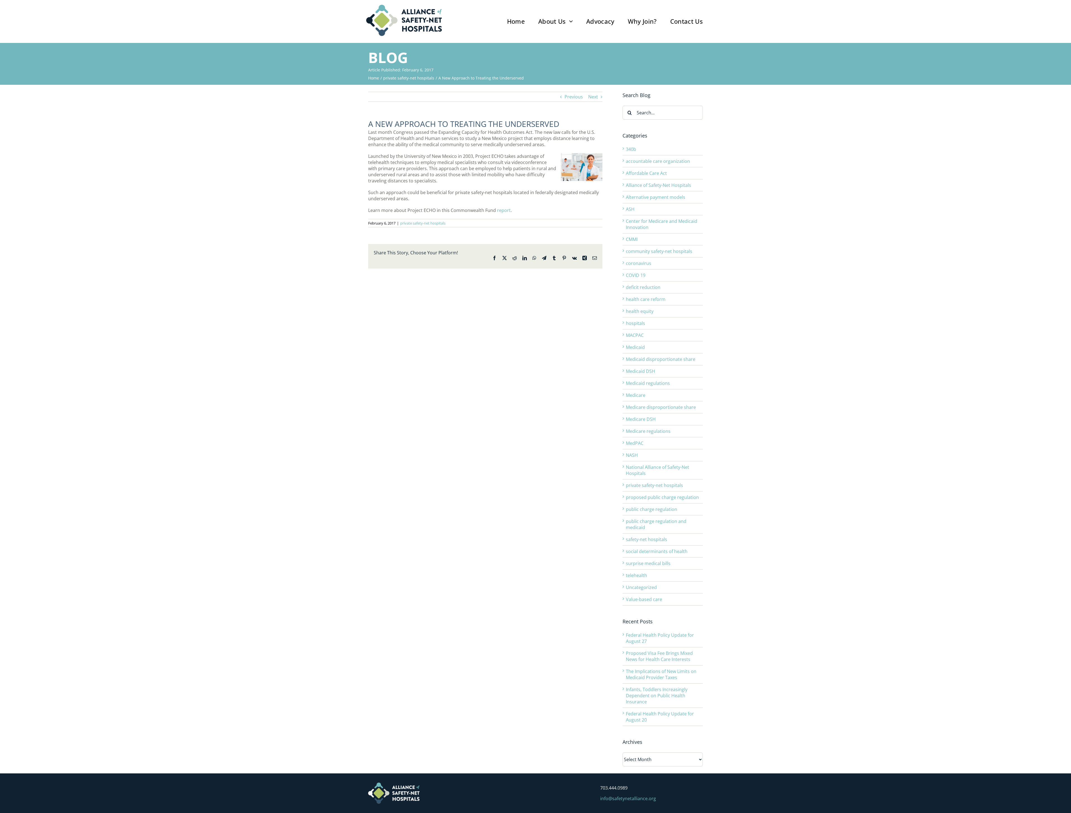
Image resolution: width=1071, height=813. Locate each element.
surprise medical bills (648, 563)
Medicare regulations (648, 431)
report (504, 210)
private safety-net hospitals (422, 223)
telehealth (636, 575)
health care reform (645, 299)
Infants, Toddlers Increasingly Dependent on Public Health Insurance (657, 695)
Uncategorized (641, 587)
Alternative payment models (655, 197)
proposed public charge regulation (662, 497)
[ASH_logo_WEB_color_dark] (404, 7)
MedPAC (634, 443)
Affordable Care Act (646, 173)
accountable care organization (658, 161)
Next (593, 97)
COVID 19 (635, 275)
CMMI (632, 239)
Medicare (635, 395)
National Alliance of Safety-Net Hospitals (657, 470)
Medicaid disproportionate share (660, 359)
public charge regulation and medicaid (656, 524)
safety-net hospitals (646, 539)
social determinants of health (657, 551)
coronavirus (638, 263)
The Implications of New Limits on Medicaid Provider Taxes (661, 674)
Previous (574, 97)
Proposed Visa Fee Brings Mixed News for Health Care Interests (659, 656)
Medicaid (635, 347)
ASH (630, 209)
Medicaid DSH (640, 371)
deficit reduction (643, 287)
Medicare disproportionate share (661, 407)
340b (631, 149)
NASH (632, 455)
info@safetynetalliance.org (628, 798)
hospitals (635, 323)
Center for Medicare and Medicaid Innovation (661, 224)
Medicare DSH (641, 419)
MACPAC (635, 335)
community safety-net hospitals (659, 251)
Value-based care (644, 599)
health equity (639, 311)
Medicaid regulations (648, 383)
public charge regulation (651, 509)
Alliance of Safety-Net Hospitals (658, 185)
